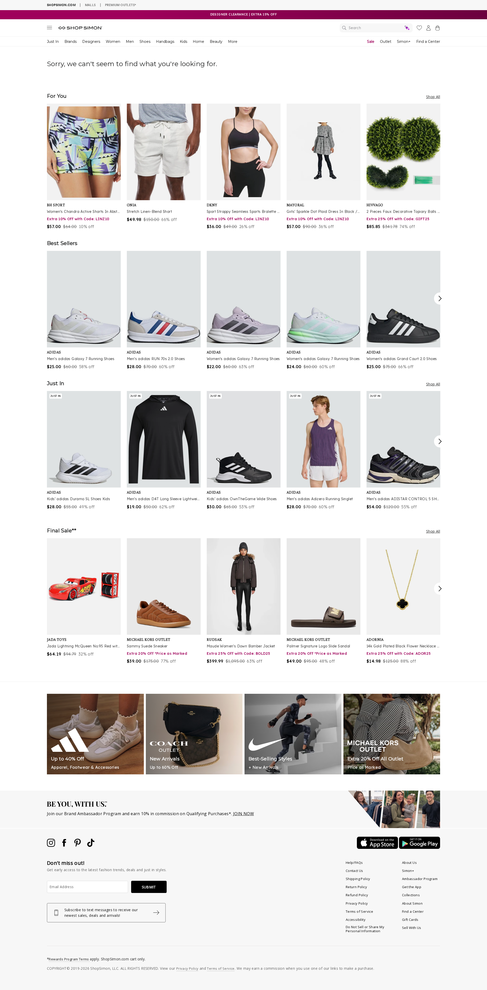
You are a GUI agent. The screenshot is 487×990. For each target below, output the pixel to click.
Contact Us (354, 870)
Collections (411, 895)
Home (198, 41)
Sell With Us (411, 927)
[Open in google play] (419, 847)
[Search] (376, 27)
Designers (91, 41)
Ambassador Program (420, 878)
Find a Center (428, 41)
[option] (84, 167)
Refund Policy (357, 895)
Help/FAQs (354, 862)
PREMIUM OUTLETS (120, 5)
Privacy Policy (357, 903)
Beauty (216, 41)
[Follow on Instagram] (51, 845)
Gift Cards (410, 919)
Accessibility (356, 919)
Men (130, 41)
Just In (53, 41)
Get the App (411, 887)
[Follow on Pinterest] (78, 845)
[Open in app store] (378, 847)
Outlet (385, 41)
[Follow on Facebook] (64, 845)
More (232, 41)
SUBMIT (149, 887)
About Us (409, 862)
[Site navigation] (49, 28)
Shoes (145, 41)
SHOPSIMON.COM (61, 5)
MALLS (90, 5)
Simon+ (404, 41)
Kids (183, 41)
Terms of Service (359, 911)
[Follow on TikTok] (91, 845)
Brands (70, 41)
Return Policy (356, 887)
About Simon (412, 903)
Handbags (165, 41)
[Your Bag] (437, 29)
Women (113, 41)
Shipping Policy (358, 878)
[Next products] (440, 298)
